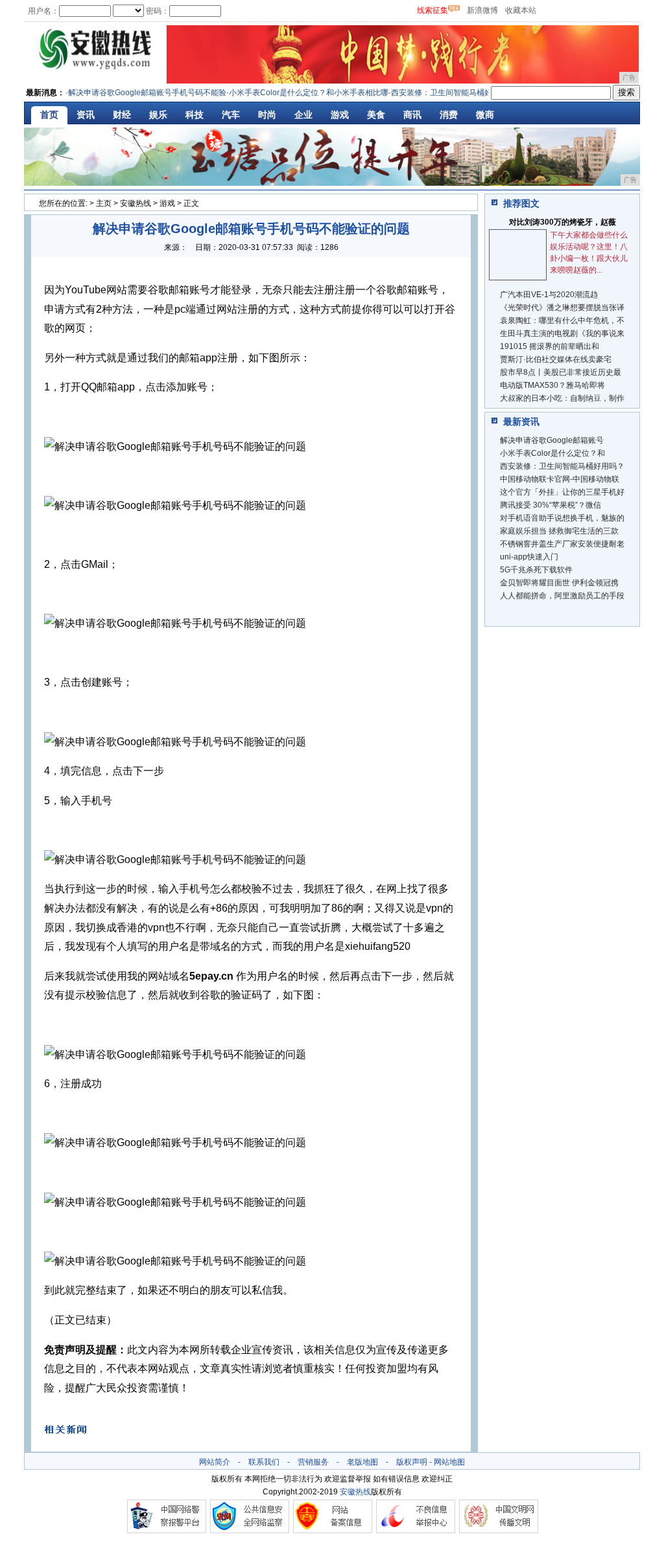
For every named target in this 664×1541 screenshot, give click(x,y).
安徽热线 (135, 203)
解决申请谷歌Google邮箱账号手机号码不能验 (135, 92)
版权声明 (411, 1462)
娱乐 (158, 114)
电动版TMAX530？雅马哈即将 (552, 385)
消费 (449, 114)
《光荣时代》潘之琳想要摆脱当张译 (562, 307)
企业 (303, 114)
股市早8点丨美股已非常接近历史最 (560, 372)
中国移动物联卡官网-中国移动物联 (559, 479)
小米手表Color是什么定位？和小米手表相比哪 (297, 92)
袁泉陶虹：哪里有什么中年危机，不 (562, 320)
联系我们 (263, 1462)
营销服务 (313, 1462)
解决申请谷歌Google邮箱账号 (552, 440)
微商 (485, 114)
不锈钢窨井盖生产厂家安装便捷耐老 (562, 543)
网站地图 (449, 1462)
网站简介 (214, 1462)
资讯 (86, 114)
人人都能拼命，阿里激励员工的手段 (562, 595)
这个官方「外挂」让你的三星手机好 (562, 492)
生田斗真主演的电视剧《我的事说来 (562, 333)
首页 (49, 114)
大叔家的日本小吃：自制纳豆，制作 (562, 398)
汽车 (231, 114)
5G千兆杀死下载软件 (536, 569)
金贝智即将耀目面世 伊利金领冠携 (559, 582)
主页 (104, 203)
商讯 (412, 114)
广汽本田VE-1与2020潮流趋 (549, 294)
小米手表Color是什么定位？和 (552, 453)
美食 (376, 114)
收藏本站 (520, 10)
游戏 (340, 114)
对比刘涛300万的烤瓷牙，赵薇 (562, 222)
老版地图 (362, 1462)
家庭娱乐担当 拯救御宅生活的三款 (559, 530)
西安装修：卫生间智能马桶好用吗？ (441, 92)
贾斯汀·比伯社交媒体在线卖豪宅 (555, 359)
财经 (122, 114)
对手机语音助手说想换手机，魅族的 (562, 518)
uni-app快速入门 (529, 556)
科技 (194, 114)
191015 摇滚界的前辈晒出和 (549, 346)
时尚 (267, 114)
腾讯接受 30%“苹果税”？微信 (550, 505)
